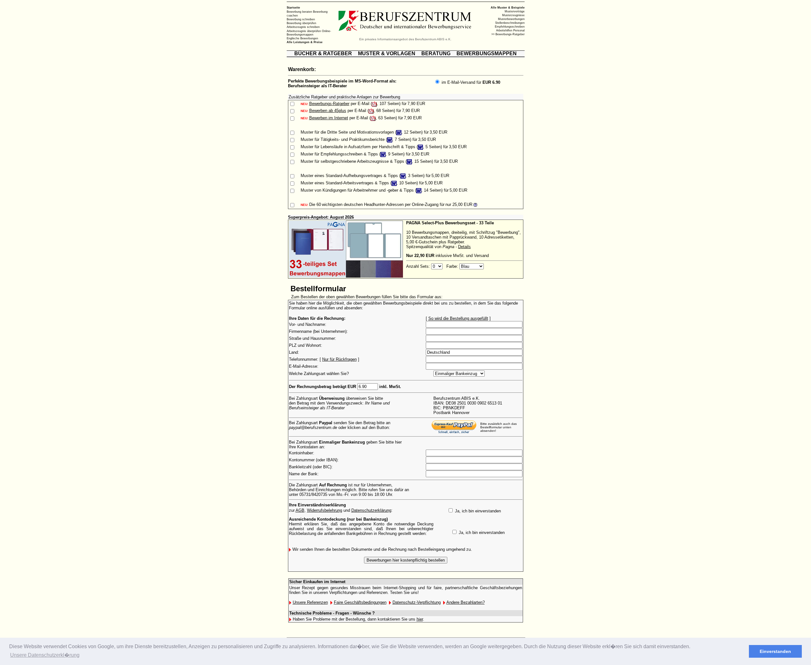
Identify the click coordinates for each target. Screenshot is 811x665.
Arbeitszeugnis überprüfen (304, 30)
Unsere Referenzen (310, 602)
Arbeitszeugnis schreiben (303, 27)
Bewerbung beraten (299, 11)
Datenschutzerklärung (371, 510)
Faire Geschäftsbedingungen (360, 602)
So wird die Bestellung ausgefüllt (458, 318)
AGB (300, 510)
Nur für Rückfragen (339, 359)
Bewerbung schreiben (301, 19)
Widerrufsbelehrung (324, 510)
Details (464, 246)
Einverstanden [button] (775, 651)
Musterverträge (515, 11)
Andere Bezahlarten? (465, 602)
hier (420, 619)
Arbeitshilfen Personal (510, 30)
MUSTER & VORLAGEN (386, 53)
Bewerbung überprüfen (301, 23)
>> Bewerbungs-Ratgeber (508, 34)
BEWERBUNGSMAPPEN (487, 53)
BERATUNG (435, 53)
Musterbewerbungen (511, 19)
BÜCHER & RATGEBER (323, 53)
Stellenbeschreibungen (510, 22)
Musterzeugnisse (513, 15)
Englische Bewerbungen (302, 38)
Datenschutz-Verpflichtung (417, 602)
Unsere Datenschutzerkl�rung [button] (45, 655)
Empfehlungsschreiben (510, 26)
